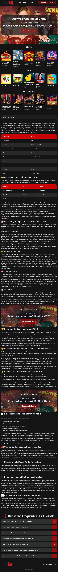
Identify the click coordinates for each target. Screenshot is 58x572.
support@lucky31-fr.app (50, 564)
